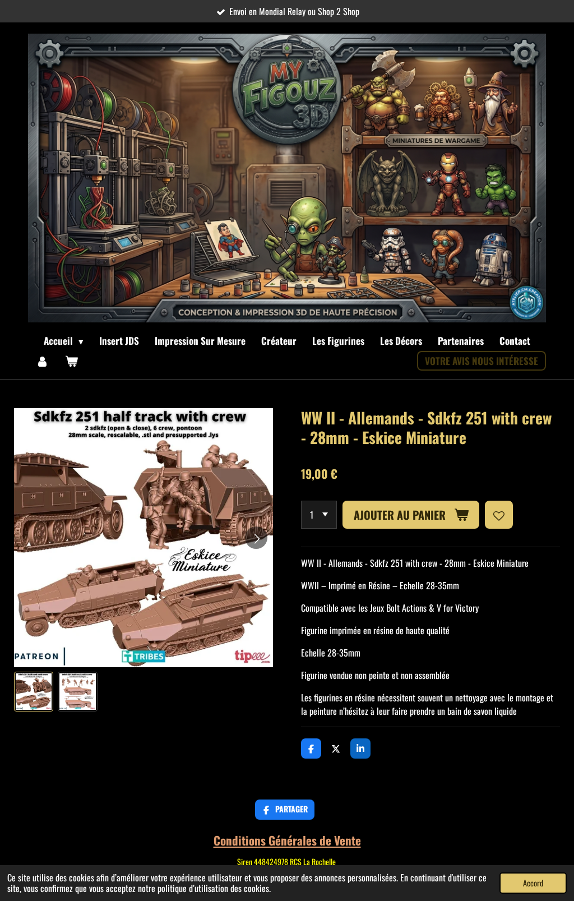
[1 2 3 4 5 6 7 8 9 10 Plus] (319, 515)
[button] (33, 691)
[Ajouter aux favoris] (499, 515)
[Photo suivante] (256, 537)
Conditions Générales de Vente (287, 840)
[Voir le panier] (71, 361)
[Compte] (42, 361)
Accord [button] (533, 883)
